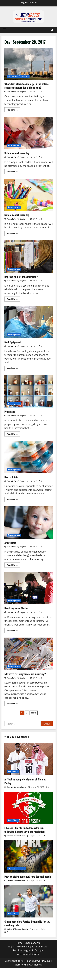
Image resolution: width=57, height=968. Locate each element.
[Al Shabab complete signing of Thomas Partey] (28, 759)
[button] (4, 30)
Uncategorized (13, 145)
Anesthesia (28, 522)
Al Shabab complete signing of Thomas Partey (25, 781)
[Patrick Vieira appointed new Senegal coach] (28, 856)
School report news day (28, 133)
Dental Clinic (28, 457)
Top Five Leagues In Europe (28, 950)
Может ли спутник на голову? (28, 654)
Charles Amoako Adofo (16, 787)
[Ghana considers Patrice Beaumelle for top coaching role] (28, 901)
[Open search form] (52, 30)
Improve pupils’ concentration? (28, 256)
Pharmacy (28, 391)
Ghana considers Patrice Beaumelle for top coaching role (27, 923)
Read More (13, 109)
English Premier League (21, 946)
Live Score (41, 946)
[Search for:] (22, 723)
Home (19, 943)
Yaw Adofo (11, 91)
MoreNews (20, 964)
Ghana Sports (32, 943)
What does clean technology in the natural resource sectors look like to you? (28, 64)
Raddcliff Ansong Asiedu (17, 929)
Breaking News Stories (28, 588)
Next (33, 712)
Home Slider (12, 771)
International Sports (16, 869)
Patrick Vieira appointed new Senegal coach (27, 876)
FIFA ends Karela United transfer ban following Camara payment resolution (24, 829)
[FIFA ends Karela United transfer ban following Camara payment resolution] (28, 808)
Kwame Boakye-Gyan (16, 835)
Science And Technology (18, 76)
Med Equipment (28, 322)
